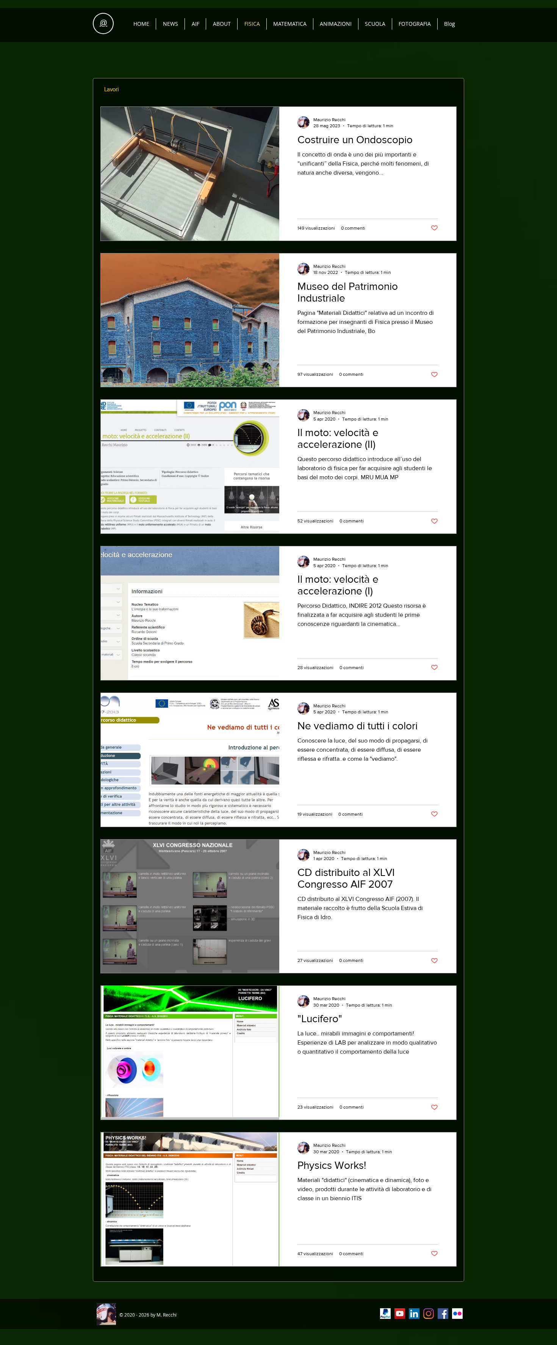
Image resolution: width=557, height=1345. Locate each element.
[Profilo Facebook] (443, 1313)
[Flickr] (457, 1313)
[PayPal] (385, 1313)
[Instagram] (428, 1313)
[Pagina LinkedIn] (414, 1313)
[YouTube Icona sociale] (399, 1313)
